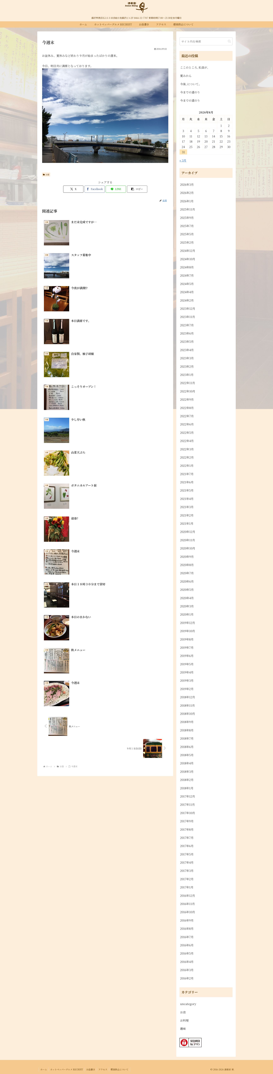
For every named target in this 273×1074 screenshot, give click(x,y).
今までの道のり (190, 92)
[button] (137, 189)
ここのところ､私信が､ (194, 67)
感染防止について (119, 1069)
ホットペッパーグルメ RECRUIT (66, 1069)
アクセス (102, 1069)
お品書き (90, 1069)
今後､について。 (190, 84)
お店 (47, 174)
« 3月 (182, 160)
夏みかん (185, 76)
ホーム (43, 1069)
